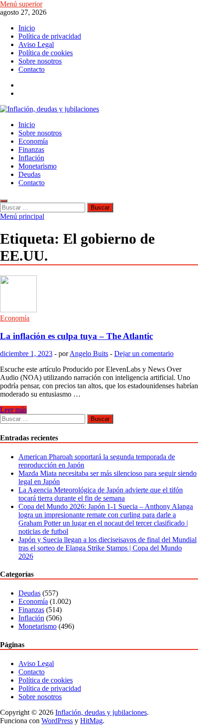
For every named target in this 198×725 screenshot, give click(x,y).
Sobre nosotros (40, 61)
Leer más (13, 410)
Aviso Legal (36, 44)
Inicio (26, 28)
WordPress (57, 721)
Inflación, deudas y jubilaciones (101, 712)
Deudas (29, 174)
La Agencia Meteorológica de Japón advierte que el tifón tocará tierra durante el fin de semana (100, 494)
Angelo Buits (89, 353)
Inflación (31, 158)
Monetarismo (37, 166)
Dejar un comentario (144, 353)
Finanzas (31, 149)
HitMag (91, 721)
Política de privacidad (49, 36)
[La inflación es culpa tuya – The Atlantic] (99, 294)
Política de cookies (45, 53)
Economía (33, 141)
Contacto (31, 69)
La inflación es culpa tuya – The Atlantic (76, 336)
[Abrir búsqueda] (3, 200)
